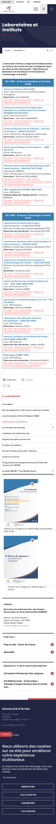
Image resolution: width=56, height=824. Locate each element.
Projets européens (11, 445)
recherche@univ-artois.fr (16, 625)
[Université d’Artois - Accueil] (9, 9)
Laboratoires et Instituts (14, 421)
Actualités (7, 404)
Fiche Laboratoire (22, 99)
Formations (12, 735)
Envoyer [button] (29, 380)
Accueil (7, 50)
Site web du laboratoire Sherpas (21, 180)
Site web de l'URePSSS (14, 179)
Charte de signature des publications (24, 101)
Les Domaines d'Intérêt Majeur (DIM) (20, 416)
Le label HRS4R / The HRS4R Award (19, 471)
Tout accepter (28, 795)
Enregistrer (28, 786)
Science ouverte (10, 456)
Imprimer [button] (11, 379)
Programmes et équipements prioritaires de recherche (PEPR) (24, 464)
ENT (28, 2)
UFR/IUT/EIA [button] (6, 2)
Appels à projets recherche (16, 439)
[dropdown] (43, 9)
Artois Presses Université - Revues (19, 451)
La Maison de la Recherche (15, 433)
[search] (51, 9)
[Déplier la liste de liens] (53, 428)
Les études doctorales (13, 427)
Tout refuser (28, 811)
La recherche (18, 50)
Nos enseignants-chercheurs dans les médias (25, 410)
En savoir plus (9, 777)
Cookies (6, 734)
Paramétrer (28, 803)
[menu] (35, 9)
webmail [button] (37, 2)
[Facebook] (4, 385)
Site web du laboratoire (15, 363)
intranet (20, 2)
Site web (8, 99)
